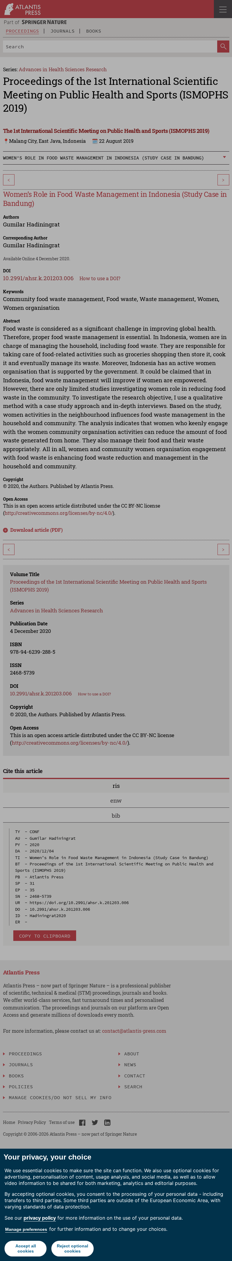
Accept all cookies (25, 1248)
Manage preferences (26, 1229)
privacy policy (40, 1218)
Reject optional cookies (72, 1248)
